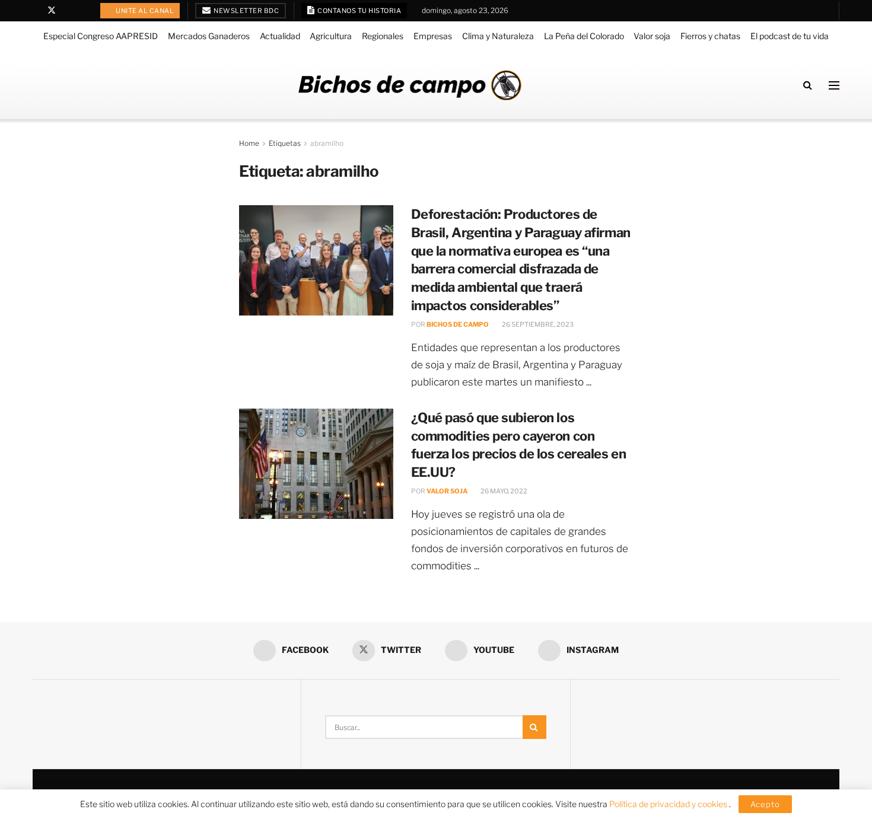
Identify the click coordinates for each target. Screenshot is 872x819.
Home (249, 143)
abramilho (326, 143)
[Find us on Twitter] (51, 10)
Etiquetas (285, 143)
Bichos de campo (458, 324)
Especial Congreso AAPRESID (100, 36)
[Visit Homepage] (409, 85)
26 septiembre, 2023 (537, 324)
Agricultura (331, 36)
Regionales (382, 36)
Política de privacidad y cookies (669, 804)
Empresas (432, 36)
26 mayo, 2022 (503, 491)
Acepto (765, 804)
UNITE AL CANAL (144, 11)
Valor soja (652, 36)
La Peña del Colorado (584, 36)
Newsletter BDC (245, 11)
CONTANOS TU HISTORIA (359, 11)
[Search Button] (807, 85)
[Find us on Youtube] (67, 10)
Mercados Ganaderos (209, 36)
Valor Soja (447, 491)
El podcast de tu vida (789, 36)
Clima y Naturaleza (498, 36)
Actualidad (280, 36)
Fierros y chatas (710, 36)
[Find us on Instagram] (82, 10)
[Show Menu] (834, 85)
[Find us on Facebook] (36, 10)
